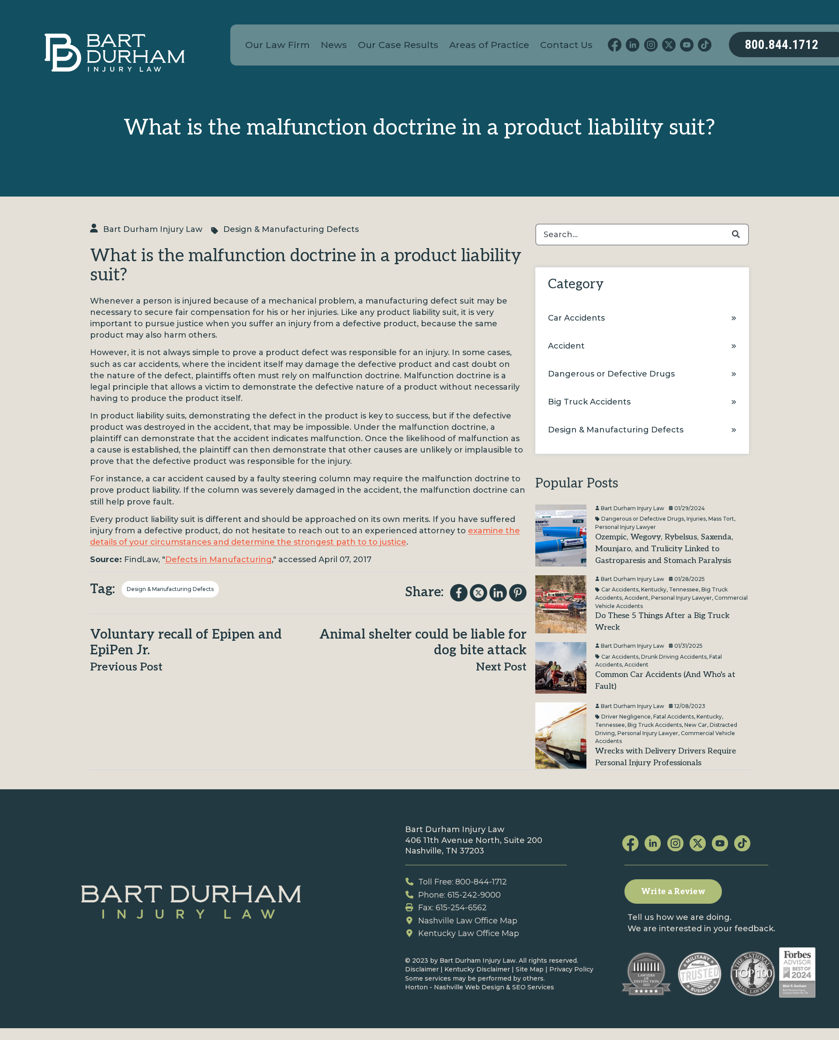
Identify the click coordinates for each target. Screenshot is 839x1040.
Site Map (530, 969)
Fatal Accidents (673, 716)
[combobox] (642, 234)
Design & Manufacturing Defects (291, 229)
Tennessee (684, 589)
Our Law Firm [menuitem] (277, 44)
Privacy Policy (571, 969)
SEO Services (533, 987)
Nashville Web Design (469, 987)
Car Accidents (576, 318)
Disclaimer (422, 969)
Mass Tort (721, 518)
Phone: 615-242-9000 (459, 895)
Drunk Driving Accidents (674, 656)
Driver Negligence (626, 716)
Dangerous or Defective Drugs (611, 374)
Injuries (696, 518)
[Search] (736, 234)
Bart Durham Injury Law (152, 229)
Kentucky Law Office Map (468, 933)
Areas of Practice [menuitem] (489, 44)
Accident (566, 346)
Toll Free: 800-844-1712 (462, 882)
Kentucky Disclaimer (477, 969)
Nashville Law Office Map (467, 921)
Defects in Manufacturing (218, 559)
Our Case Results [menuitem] (398, 44)
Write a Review (673, 891)
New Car (695, 724)
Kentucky (653, 589)
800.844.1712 (781, 44)
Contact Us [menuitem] (566, 44)
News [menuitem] (334, 44)
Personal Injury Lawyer (625, 527)
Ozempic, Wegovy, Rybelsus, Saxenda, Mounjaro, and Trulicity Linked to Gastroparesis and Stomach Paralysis (664, 548)
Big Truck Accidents (589, 402)
